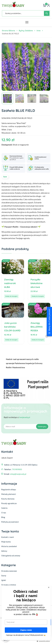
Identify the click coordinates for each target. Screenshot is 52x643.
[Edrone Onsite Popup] (26, 321)
